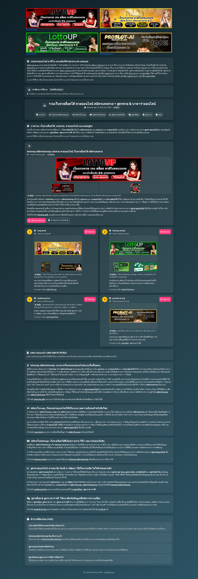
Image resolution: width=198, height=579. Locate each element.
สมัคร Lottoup (66, 70)
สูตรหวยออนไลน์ (118, 114)
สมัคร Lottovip (97, 65)
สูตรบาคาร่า (134, 73)
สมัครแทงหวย (32, 65)
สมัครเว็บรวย (32, 68)
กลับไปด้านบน (109, 572)
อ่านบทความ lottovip (59, 220)
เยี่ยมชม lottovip (38, 220)
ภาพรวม (42, 114)
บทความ (148, 114)
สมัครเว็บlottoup (99, 114)
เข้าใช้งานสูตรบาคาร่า (130, 76)
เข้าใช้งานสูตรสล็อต (147, 76)
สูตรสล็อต (146, 73)
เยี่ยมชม (91, 231)
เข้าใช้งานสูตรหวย (105, 73)
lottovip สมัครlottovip (60, 114)
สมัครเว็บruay (80, 114)
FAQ (160, 114)
